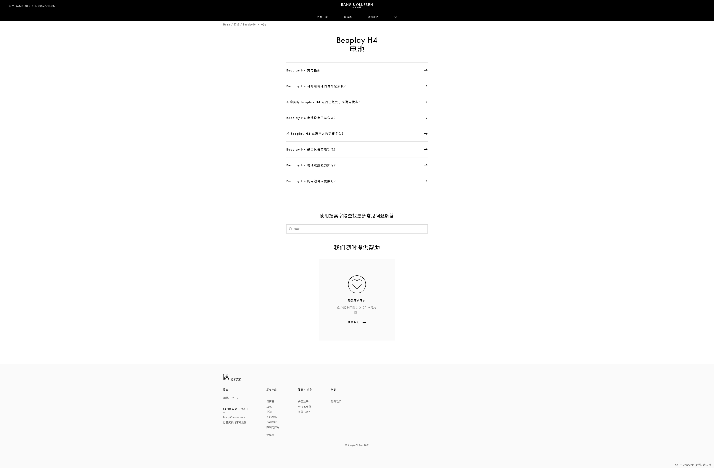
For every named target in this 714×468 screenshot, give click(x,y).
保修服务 (373, 17)
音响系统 (271, 422)
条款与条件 (304, 411)
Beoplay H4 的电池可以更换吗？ (311, 181)
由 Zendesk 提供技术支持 (695, 465)
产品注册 (322, 17)
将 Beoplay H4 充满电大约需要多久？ (315, 133)
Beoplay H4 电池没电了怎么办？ (311, 118)
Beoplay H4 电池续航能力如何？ (311, 165)
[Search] (396, 17)
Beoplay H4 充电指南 (303, 70)
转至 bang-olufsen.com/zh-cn (32, 6)
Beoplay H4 (250, 24)
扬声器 (270, 401)
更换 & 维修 (304, 406)
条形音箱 (271, 417)
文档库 (348, 17)
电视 (269, 411)
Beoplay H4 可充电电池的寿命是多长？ (316, 86)
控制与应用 (272, 427)
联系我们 (336, 401)
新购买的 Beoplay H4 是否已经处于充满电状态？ (324, 102)
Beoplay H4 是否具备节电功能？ (311, 149)
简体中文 (229, 398)
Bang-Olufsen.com (234, 417)
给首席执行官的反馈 (235, 422)
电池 (263, 24)
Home (226, 24)
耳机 (236, 24)
